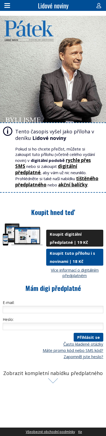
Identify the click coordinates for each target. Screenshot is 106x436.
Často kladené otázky (83, 344)
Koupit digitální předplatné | (69, 238)
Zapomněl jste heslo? (83, 356)
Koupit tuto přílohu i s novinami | (72, 257)
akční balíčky (73, 185)
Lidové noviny (53, 5)
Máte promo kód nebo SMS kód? (73, 350)
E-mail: (8, 302)
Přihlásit (99, 5)
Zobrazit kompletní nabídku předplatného (53, 373)
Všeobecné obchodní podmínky (50, 431)
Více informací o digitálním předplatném (75, 272)
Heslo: (8, 319)
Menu (7, 5)
